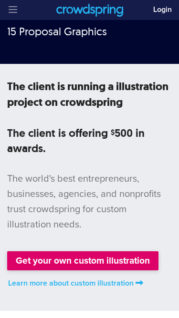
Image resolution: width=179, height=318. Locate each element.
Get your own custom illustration (83, 260)
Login (162, 9)
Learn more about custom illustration (71, 283)
